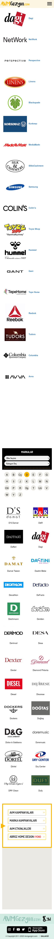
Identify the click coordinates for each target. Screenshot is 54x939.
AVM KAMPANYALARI (22, 812)
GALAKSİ (45, 936)
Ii (13, 481)
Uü (40, 488)
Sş (26, 488)
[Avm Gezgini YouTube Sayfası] (18, 929)
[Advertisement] (27, 419)
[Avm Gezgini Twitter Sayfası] (23, 929)
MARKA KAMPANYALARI (23, 820)
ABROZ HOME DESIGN (25, 836)
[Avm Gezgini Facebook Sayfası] (14, 929)
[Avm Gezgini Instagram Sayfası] (9, 929)
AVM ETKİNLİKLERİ (20, 828)
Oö (7, 488)
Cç (20, 474)
